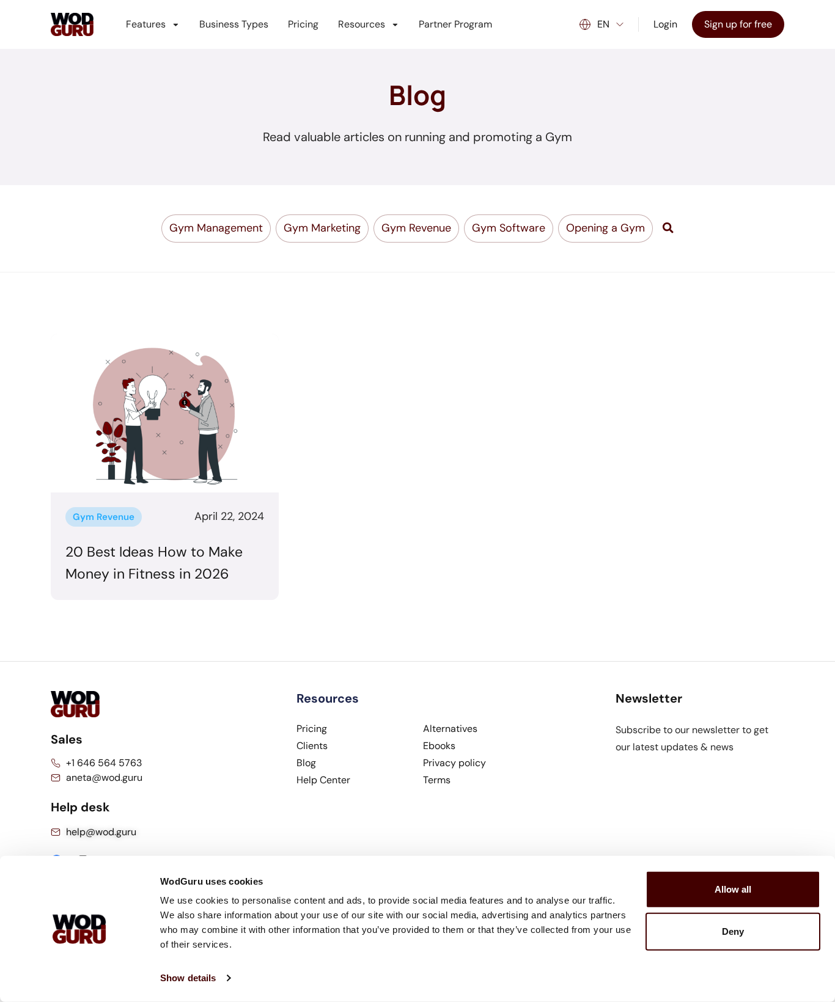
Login (665, 24)
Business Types (233, 24)
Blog (306, 762)
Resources (361, 24)
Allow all (733, 889)
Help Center (323, 779)
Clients (312, 745)
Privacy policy (454, 762)
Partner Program (455, 24)
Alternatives (450, 728)
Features (146, 24)
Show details (188, 978)
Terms (437, 779)
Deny (733, 931)
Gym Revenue (103, 517)
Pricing (303, 24)
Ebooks (439, 745)
